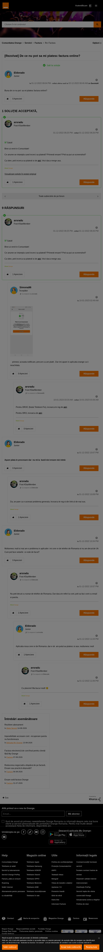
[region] (51, 943)
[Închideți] (99, 938)
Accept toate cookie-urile (71, 947)
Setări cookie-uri (9, 947)
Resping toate (91, 947)
